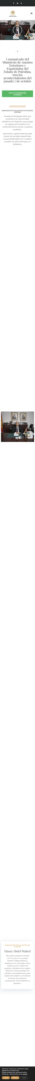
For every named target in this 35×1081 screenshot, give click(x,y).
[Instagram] (21, 3)
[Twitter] (17, 3)
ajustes (25, 1074)
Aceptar (6, 1078)
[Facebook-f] (14, 3)
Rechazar (15, 1078)
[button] (31, 13)
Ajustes (24, 1078)
